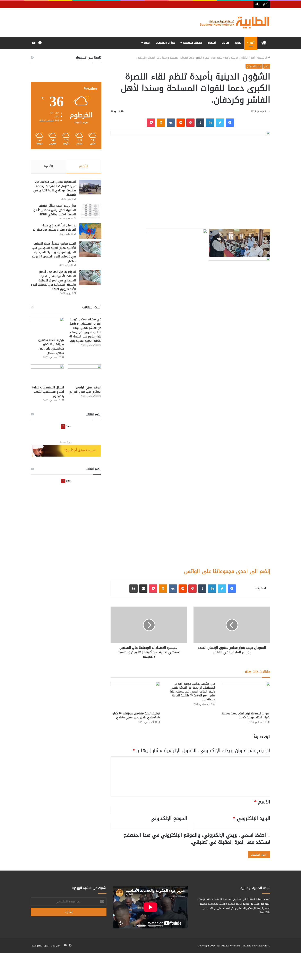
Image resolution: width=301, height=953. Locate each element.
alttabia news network (255, 945)
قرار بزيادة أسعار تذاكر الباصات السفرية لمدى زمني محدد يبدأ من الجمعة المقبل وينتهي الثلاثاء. (54, 210)
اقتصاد (212, 42)
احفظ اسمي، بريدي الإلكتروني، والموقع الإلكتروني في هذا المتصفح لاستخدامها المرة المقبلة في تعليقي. (197, 839)
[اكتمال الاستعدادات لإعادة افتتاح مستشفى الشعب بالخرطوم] (47, 373)
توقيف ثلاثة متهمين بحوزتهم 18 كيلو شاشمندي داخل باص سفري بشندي (136, 715)
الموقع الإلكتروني (168, 818)
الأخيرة (48, 166)
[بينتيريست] (190, 122)
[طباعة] (133, 588)
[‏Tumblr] (200, 122)
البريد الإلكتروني (251, 818)
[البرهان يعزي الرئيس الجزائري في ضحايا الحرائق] (84, 373)
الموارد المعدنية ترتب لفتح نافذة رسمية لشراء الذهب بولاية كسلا (246, 715)
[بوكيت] (151, 122)
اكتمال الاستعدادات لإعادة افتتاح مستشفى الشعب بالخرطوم (48, 392)
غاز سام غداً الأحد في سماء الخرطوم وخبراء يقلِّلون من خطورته (54, 227)
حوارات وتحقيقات (165, 42)
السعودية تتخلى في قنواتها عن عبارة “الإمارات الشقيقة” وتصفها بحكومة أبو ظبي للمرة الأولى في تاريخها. (54, 188)
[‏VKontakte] (171, 122)
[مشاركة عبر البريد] (143, 588)
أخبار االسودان (254, 66)
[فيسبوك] (230, 122)
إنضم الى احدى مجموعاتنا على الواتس (227, 571)
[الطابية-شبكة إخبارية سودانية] (232, 22)
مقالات (225, 42)
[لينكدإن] (210, 122)
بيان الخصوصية (40, 945)
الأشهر (83, 166)
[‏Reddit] (181, 122)
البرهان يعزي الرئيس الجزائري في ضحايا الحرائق (85, 390)
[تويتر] (220, 122)
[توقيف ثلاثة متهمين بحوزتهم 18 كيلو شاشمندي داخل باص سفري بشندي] (135, 695)
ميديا (147, 42)
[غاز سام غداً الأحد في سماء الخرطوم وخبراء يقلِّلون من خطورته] (90, 231)
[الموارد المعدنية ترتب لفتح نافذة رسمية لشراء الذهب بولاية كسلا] (245, 695)
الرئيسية (262, 57)
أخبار (251, 42)
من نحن (55, 945)
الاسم (262, 801)
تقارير (238, 42)
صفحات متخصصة (192, 42)
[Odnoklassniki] (161, 122)
